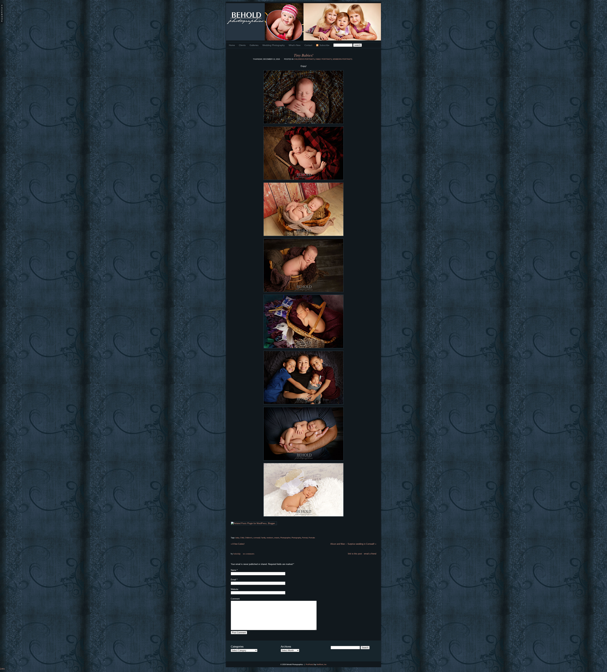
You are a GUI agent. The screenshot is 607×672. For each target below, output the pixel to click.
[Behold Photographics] (245, 21)
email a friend (370, 554)
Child (242, 538)
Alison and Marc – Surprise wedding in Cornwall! (353, 544)
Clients (242, 45)
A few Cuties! (238, 544)
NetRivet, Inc (322, 664)
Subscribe (324, 45)
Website (234, 589)
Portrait (305, 538)
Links (2, 669)
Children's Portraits (304, 59)
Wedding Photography (273, 45)
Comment (235, 599)
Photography (296, 538)
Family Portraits (324, 59)
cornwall (256, 538)
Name (233, 570)
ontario (276, 538)
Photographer (285, 538)
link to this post (355, 554)
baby (237, 538)
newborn (270, 538)
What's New (294, 45)
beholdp (237, 553)
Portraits (312, 538)
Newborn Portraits (342, 59)
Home (232, 45)
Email (233, 579)
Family (263, 538)
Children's (248, 538)
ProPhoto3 (310, 664)
